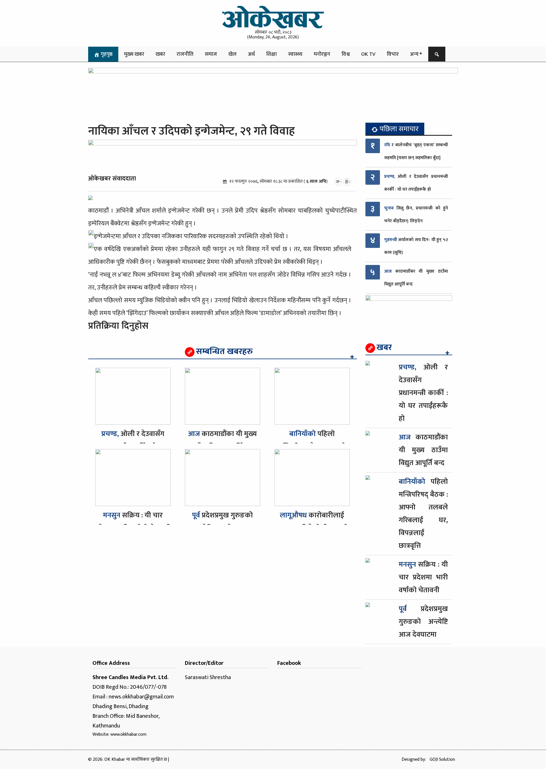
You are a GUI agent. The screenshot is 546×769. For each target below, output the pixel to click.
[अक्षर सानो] (338, 181)
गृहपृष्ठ (106, 54)
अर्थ (251, 54)
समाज (211, 54)
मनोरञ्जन (322, 54)
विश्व (346, 54)
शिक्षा (271, 54)
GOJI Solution (442, 759)
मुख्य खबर (134, 54)
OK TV (368, 54)
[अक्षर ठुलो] (347, 181)
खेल (232, 54)
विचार (393, 54)
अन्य (414, 54)
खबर (160, 54)
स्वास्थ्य (295, 54)
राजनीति (185, 54)
